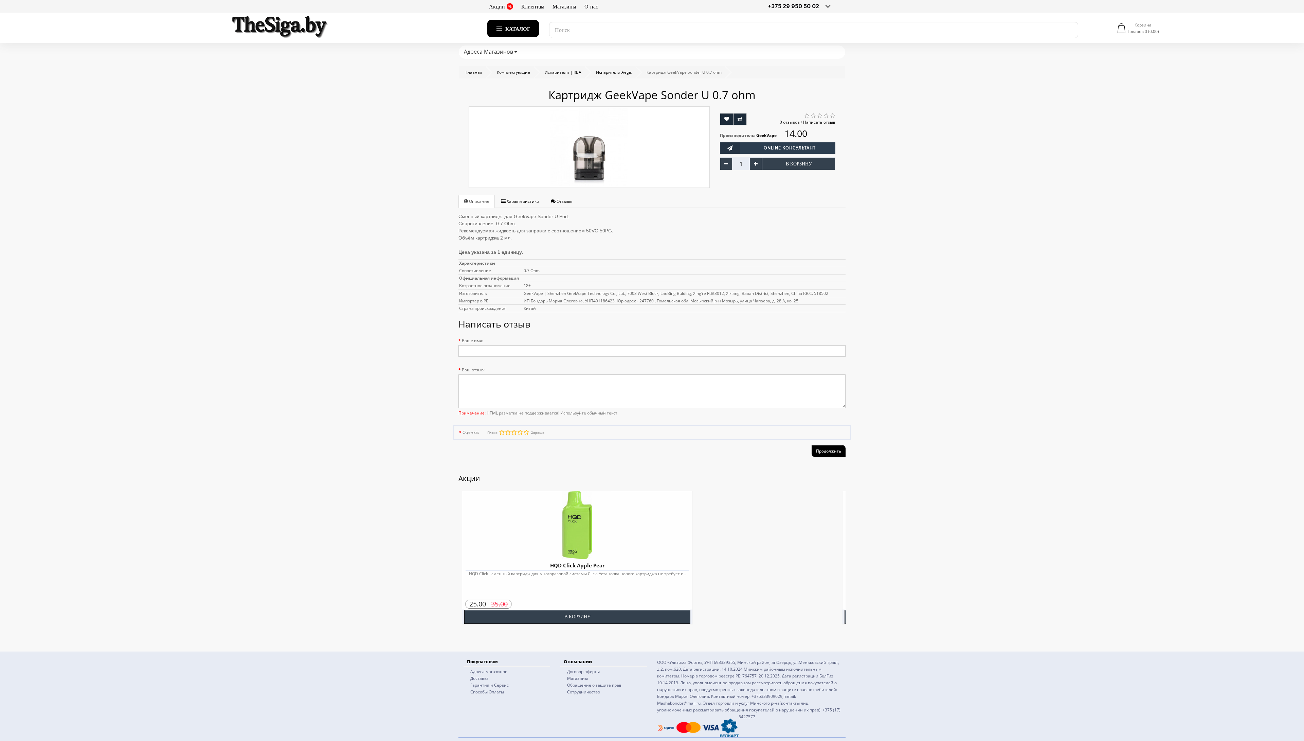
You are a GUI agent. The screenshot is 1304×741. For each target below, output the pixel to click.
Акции (497, 6)
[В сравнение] (740, 119)
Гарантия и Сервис (489, 685)
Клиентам (532, 6)
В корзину (799, 163)
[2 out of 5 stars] (520, 432)
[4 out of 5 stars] (508, 432)
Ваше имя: (472, 340)
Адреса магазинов (488, 671)
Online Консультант (790, 148)
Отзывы (564, 201)
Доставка (479, 678)
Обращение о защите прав (594, 685)
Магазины (564, 6)
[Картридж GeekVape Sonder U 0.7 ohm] (589, 147)
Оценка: (471, 432)
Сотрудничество (583, 692)
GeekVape (766, 135)
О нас (591, 6)
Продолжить (828, 451)
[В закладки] (727, 119)
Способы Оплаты (487, 692)
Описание (478, 201)
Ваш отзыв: (473, 370)
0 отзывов (790, 122)
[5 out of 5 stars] (502, 432)
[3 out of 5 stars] (514, 432)
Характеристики (522, 201)
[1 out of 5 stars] (526, 432)
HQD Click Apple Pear (577, 565)
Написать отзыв (819, 122)
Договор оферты (583, 671)
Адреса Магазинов (489, 51)
